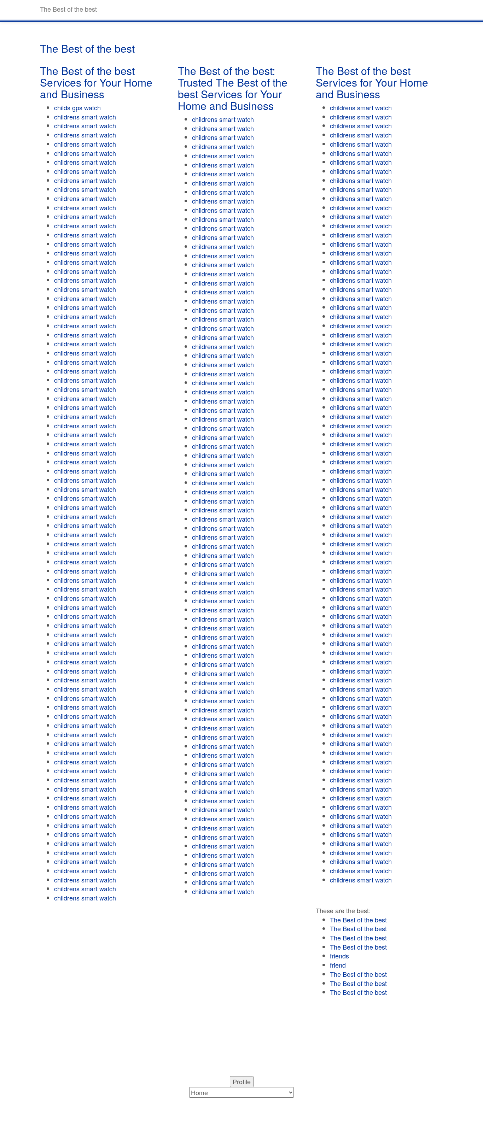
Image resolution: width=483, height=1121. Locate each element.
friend (338, 964)
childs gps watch (77, 107)
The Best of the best (358, 919)
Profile (242, 1081)
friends (339, 955)
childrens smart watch (85, 116)
